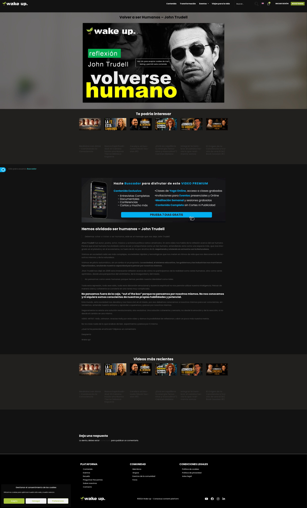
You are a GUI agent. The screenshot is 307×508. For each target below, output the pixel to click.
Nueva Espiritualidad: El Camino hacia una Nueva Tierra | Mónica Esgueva (114, 151)
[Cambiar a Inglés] (263, 3)
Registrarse (298, 3)
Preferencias (58, 501)
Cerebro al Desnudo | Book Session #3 (139, 149)
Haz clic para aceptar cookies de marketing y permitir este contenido (153, 62)
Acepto (14, 501)
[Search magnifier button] (257, 2)
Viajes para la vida (221, 3)
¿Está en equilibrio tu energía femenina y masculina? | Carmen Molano (166, 150)
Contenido (171, 3)
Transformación (188, 3)
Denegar (36, 501)
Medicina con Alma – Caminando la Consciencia (90, 149)
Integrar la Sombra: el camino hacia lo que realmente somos (191, 150)
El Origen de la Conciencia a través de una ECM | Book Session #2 (216, 150)
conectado (105, 440)
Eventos (203, 3)
